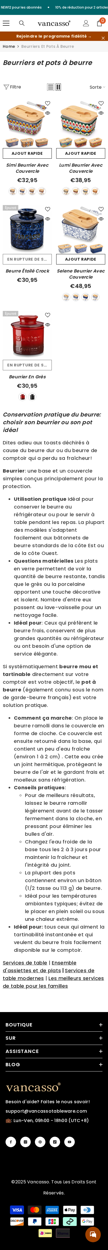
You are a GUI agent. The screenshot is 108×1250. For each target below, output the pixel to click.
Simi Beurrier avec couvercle (27, 168)
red (22, 397)
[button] (50, 87)
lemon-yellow (76, 191)
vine (95, 297)
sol (66, 297)
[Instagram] (25, 1142)
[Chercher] (22, 23)
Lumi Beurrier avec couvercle (80, 168)
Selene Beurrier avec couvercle (81, 274)
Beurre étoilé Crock (27, 271)
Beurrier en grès (27, 377)
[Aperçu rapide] (47, 113)
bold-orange (42, 191)
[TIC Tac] (55, 1142)
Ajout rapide (27, 153)
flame (85, 297)
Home (9, 46)
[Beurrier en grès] (27, 335)
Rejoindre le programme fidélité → (54, 36)
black (32, 397)
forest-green (13, 191)
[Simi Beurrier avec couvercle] (27, 123)
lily (76, 297)
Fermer (103, 38)
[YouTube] (69, 1142)
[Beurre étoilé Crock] (27, 229)
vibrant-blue (85, 191)
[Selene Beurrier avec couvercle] (80, 229)
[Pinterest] (40, 1142)
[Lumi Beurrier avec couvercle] (80, 123)
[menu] (6, 23)
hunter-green (32, 191)
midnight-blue (22, 191)
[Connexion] (86, 23)
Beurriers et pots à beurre (47, 46)
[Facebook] (11, 1142)
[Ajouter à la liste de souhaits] (47, 103)
